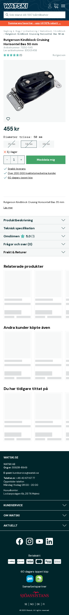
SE (26, 604)
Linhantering (30, 31)
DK (38, 604)
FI (44, 604)
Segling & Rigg (12, 31)
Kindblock (59, 31)
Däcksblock (46, 31)
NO (32, 604)
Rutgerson (59, 55)
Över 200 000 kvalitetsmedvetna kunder (32, 173)
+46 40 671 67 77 (25, 478)
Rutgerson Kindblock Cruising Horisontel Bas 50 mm (34, 34)
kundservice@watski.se (26, 472)
